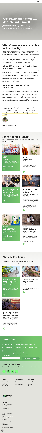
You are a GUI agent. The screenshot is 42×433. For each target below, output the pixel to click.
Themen (4, 379)
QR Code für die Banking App (7, 421)
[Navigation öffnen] (40, 1)
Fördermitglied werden (19, 384)
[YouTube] (12, 371)
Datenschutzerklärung (8, 355)
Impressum (4, 423)
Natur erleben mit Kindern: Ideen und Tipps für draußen (31, 280)
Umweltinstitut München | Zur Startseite (4, 1)
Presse (29, 385)
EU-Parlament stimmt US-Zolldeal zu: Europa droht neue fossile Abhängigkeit (11, 315)
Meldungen (30, 384)
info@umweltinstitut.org (9, 354)
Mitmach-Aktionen (18, 381)
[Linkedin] (16, 371)
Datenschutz (4, 425)
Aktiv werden (19, 379)
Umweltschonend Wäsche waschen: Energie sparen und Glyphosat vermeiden (11, 281)
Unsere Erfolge (30, 381)
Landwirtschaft (5, 381)
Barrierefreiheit (5, 424)
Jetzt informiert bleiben (30, 358)
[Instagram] (8, 371)
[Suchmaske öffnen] (38, 1)
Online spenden (5, 419)
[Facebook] (4, 371)
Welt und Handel (5, 385)
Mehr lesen (11, 157)
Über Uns (31, 379)
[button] (2, 431)
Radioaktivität (5, 384)
